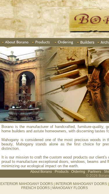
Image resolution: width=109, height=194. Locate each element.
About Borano (41, 172)
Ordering (78, 172)
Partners (94, 172)
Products (62, 172)
